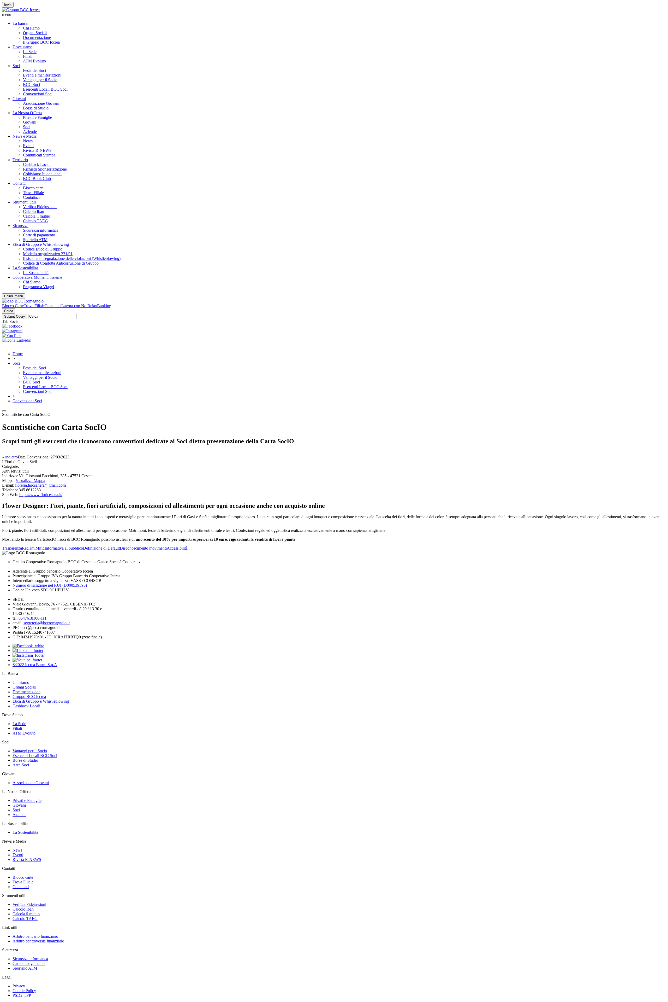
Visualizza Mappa (30, 480)
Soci (16, 65)
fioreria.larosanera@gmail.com (40, 485)
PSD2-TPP (22, 995)
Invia (7, 5)
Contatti (19, 183)
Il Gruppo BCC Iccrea (41, 42)
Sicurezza (20, 225)
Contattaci (31, 197)
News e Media (25, 136)
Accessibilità (177, 548)
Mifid (40, 548)
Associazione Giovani (41, 103)
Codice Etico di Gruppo (42, 249)
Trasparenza (12, 548)
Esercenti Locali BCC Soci (45, 89)
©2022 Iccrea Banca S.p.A (35, 664)
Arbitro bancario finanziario (35, 936)
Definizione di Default (101, 548)
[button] (334, 14)
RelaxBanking (99, 306)
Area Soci (21, 765)
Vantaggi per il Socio (40, 80)
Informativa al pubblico (64, 548)
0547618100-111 (32, 618)
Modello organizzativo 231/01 (48, 254)
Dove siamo (22, 47)
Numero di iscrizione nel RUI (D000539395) (50, 585)
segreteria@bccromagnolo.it (46, 623)
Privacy (19, 986)
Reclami (28, 548)
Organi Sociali (35, 33)
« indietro (10, 457)
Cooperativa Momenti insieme (37, 277)
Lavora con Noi (74, 306)
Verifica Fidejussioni (40, 207)
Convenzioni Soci (37, 94)
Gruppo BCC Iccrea (29, 696)
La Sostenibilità (25, 268)
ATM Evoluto (34, 61)
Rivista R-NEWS (37, 150)
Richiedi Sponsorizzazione (45, 169)
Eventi (28, 145)
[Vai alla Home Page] (23, 301)
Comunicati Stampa (39, 155)
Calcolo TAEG (35, 221)
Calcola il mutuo (36, 216)
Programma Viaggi (38, 286)
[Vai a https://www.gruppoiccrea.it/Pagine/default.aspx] (21, 10)
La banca (20, 23)
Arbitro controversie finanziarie (38, 941)
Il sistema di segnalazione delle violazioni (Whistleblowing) (72, 258)
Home (18, 354)
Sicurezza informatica (40, 230)
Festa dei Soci (34, 70)
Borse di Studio (36, 108)
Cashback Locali (37, 164)
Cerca (8, 311)
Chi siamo (31, 28)
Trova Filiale (33, 192)
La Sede (30, 51)
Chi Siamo (31, 282)
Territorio (20, 160)
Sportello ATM (35, 239)
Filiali (27, 56)
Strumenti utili (24, 202)
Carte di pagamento (39, 235)
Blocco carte (33, 188)
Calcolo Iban (33, 211)
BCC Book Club (37, 178)
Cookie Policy (24, 990)
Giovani (19, 98)
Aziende (30, 131)
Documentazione (37, 37)
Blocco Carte (13, 306)
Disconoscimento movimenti (143, 548)
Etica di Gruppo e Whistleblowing (41, 244)
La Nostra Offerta (27, 112)
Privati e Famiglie (37, 117)
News (28, 141)
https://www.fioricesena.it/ (40, 494)
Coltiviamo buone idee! (42, 174)
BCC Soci (31, 84)
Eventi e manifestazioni (42, 75)
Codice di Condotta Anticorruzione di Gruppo (61, 263)
